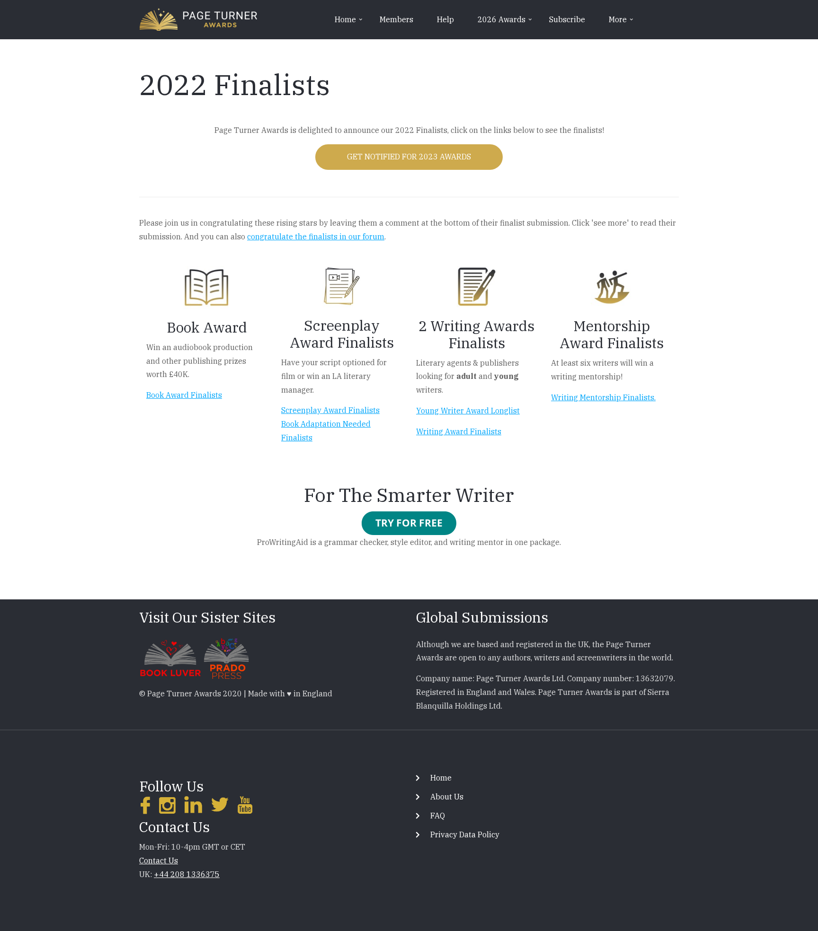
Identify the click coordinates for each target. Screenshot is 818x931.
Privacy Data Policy (464, 834)
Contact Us (158, 860)
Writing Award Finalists (458, 431)
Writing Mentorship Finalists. (603, 397)
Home (441, 777)
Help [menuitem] (445, 19)
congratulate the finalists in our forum (315, 236)
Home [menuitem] (349, 23)
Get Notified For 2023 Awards (409, 156)
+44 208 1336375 (187, 874)
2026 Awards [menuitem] (505, 23)
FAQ (437, 815)
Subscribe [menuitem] (567, 19)
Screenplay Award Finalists (330, 410)
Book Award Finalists (184, 395)
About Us (446, 796)
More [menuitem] (622, 23)
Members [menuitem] (396, 19)
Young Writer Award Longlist (468, 410)
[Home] (198, 18)
